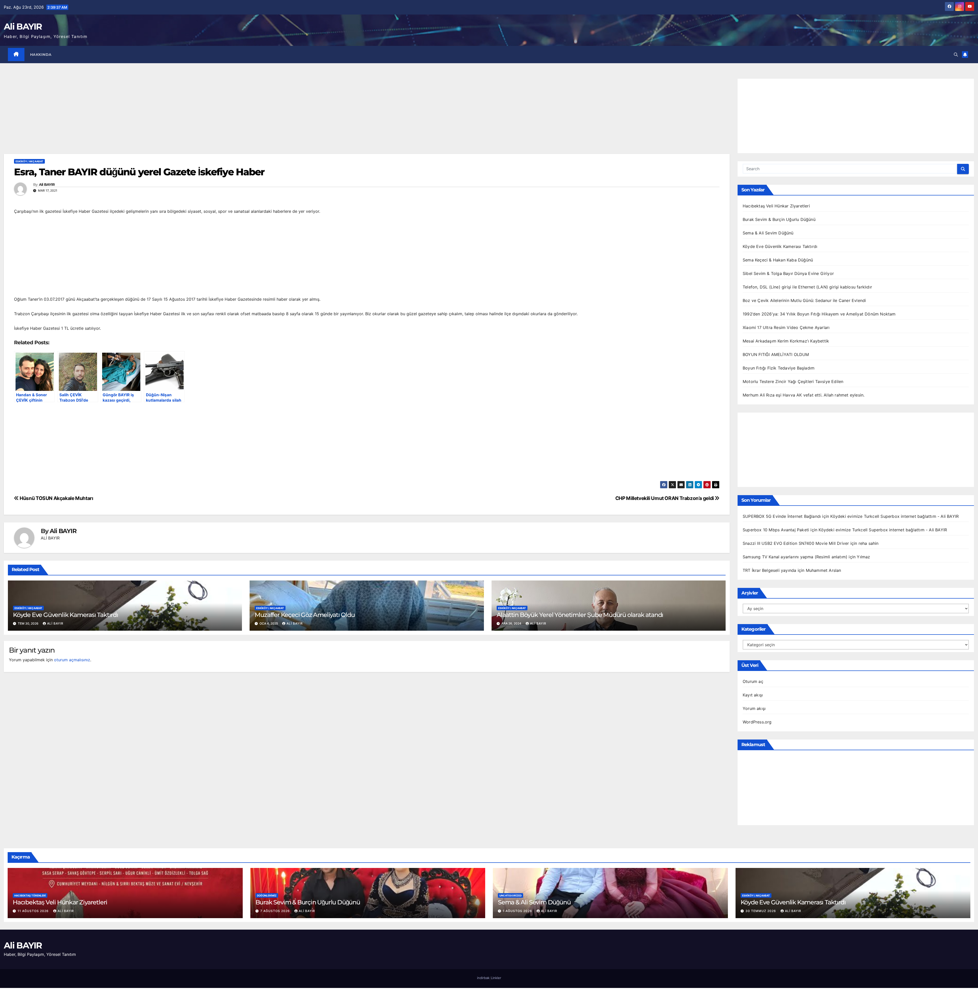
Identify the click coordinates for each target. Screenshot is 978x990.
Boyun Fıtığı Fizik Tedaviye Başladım (778, 368)
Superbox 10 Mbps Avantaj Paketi (776, 529)
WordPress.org (757, 721)
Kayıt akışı (753, 694)
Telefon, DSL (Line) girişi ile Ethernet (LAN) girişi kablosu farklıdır (807, 286)
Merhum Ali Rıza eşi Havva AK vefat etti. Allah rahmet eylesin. (803, 395)
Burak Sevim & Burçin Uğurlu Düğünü (779, 219)
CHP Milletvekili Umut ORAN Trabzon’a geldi (665, 498)
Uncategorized (510, 895)
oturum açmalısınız (72, 659)
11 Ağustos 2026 (34, 911)
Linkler (496, 978)
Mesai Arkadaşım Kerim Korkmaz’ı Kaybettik (786, 341)
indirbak (483, 978)
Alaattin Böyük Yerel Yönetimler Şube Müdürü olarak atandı (580, 614)
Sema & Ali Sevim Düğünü (768, 232)
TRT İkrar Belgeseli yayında (769, 570)
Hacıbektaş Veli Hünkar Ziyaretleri (776, 205)
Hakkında (41, 54)
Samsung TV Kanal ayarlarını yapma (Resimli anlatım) (795, 556)
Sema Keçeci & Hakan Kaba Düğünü (778, 259)
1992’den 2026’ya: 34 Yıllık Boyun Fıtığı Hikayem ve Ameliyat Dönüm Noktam (819, 313)
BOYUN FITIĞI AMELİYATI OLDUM (776, 354)
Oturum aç (753, 681)
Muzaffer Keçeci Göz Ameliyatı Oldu (305, 614)
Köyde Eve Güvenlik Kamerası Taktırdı (65, 614)
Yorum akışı (754, 708)
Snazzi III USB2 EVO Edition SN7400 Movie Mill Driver (796, 543)
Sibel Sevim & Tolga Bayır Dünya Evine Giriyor (788, 273)
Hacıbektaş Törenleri (30, 895)
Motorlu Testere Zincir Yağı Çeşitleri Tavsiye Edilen (793, 381)
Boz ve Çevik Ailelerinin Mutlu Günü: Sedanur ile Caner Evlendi (804, 300)
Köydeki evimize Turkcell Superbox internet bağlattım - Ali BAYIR (894, 516)
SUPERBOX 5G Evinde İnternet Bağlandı (782, 516)
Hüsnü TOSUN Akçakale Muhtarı (56, 498)
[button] (956, 54)
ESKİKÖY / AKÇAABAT (29, 161)
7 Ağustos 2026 (275, 911)
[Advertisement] (367, 116)
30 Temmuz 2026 (761, 911)
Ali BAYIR (23, 26)
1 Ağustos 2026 (518, 911)
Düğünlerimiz (267, 895)
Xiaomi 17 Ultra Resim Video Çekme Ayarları (786, 327)
